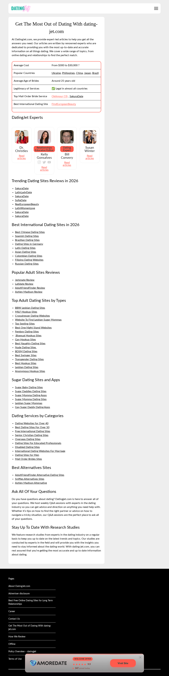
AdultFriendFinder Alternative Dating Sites (39, 475)
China (79, 73)
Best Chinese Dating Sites (30, 232)
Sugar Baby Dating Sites (29, 387)
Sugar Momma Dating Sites (31, 399)
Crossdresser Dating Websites (32, 315)
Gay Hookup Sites (25, 339)
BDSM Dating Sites (26, 351)
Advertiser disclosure (19, 594)
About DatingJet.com (19, 586)
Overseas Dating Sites (27, 439)
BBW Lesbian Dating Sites (30, 308)
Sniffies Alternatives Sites (29, 479)
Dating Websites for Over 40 (31, 423)
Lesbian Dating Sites (26, 367)
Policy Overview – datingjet (22, 651)
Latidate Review (24, 284)
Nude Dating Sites (26, 347)
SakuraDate (76, 96)
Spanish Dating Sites (27, 236)
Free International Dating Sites (32, 431)
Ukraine (56, 73)
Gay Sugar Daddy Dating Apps (32, 407)
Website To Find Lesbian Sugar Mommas (38, 319)
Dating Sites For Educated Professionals (38, 443)
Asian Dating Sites (25, 252)
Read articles (21, 157)
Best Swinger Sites (25, 355)
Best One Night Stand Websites (33, 327)
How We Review (16, 637)
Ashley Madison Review (28, 292)
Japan (87, 73)
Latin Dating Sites (25, 248)
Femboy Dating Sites (27, 331)
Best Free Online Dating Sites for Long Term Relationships (30, 602)
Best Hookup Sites (25, 363)
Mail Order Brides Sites (28, 459)
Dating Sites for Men (27, 455)
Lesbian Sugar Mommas (28, 403)
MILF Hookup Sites (26, 312)
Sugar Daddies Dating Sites (30, 391)
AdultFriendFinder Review (30, 288)
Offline (11, 644)
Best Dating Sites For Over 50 (32, 427)
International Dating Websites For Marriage (40, 451)
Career (11, 611)
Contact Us (14, 619)
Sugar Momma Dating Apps (31, 395)
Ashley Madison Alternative (31, 483)
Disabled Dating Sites (27, 447)
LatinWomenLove (25, 208)
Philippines (68, 73)
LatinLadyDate (23, 192)
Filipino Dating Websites (29, 260)
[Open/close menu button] (156, 8)
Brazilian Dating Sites (27, 240)
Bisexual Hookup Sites (28, 335)
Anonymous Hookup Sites (30, 371)
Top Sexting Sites (25, 323)
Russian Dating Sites (27, 264)
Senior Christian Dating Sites (31, 435)
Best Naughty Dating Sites (30, 343)
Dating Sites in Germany (29, 244)
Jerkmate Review (24, 280)
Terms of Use (15, 659)
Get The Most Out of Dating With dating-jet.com (29, 627)
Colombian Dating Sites (28, 256)
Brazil (95, 73)
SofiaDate (20, 200)
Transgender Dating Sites (29, 359)
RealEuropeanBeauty (27, 204)
